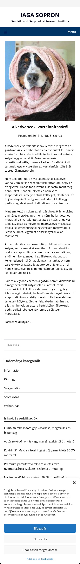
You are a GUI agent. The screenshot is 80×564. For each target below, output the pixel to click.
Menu (72, 32)
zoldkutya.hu (23, 322)
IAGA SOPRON (40, 15)
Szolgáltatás (12, 388)
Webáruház (11, 406)
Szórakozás (11, 397)
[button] (74, 483)
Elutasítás (40, 539)
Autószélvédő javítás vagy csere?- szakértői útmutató (39, 441)
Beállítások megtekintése (40, 550)
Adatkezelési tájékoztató (40, 558)
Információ (11, 370)
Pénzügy (9, 379)
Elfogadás (40, 528)
